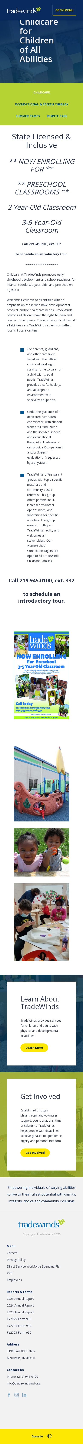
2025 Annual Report (20, 1299)
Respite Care (57, 116)
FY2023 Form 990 (19, 1332)
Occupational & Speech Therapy (41, 104)
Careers (12, 1253)
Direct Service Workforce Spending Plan (34, 1266)
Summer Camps (28, 116)
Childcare (41, 92)
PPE (9, 1273)
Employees (14, 1280)
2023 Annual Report (20, 1312)
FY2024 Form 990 (19, 1326)
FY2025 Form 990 (19, 1319)
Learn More (34, 1048)
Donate (37, 1436)
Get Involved (35, 1153)
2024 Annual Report (20, 1305)
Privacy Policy (16, 1260)
